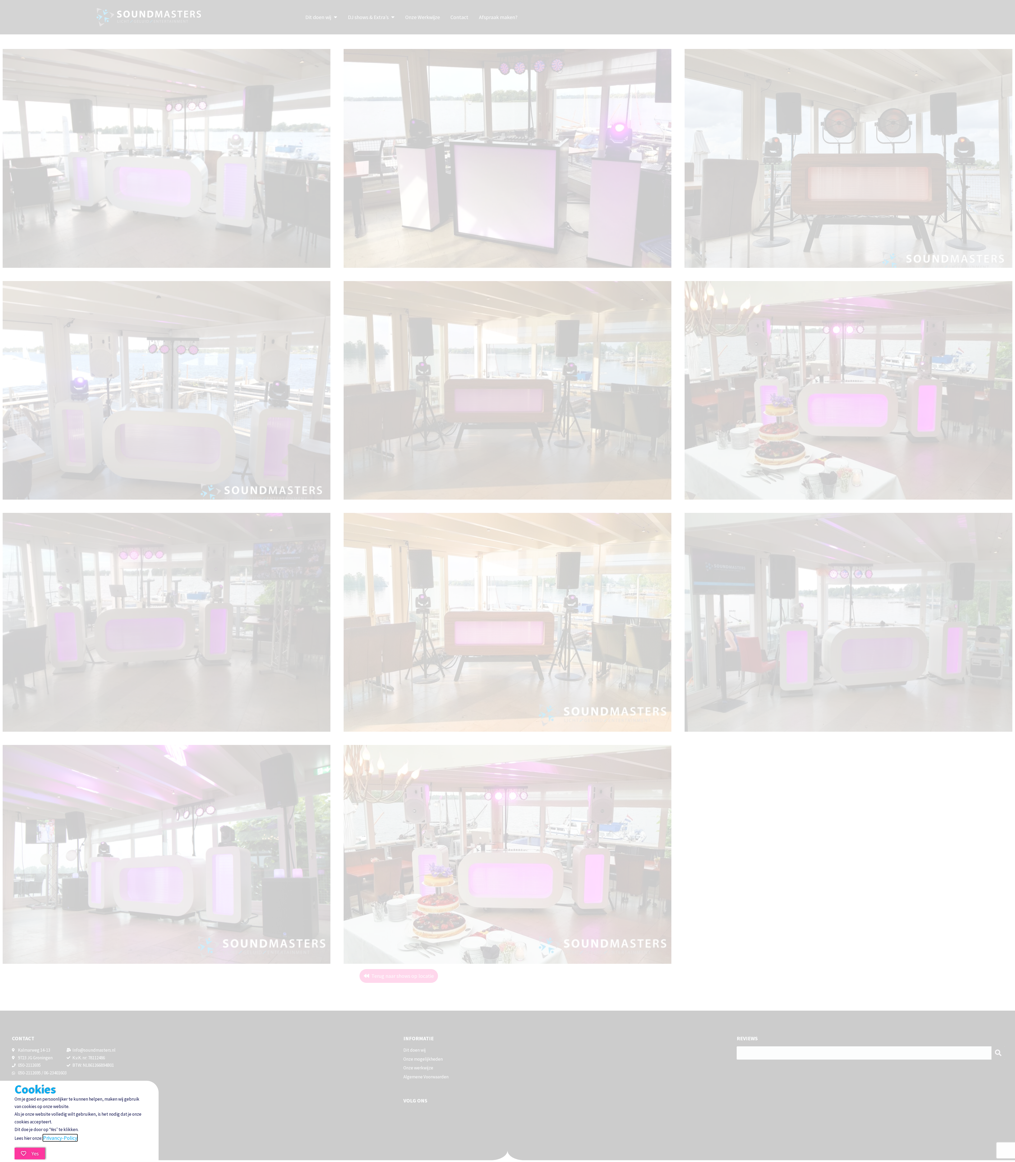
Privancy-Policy (60, 1137)
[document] (507, 581)
